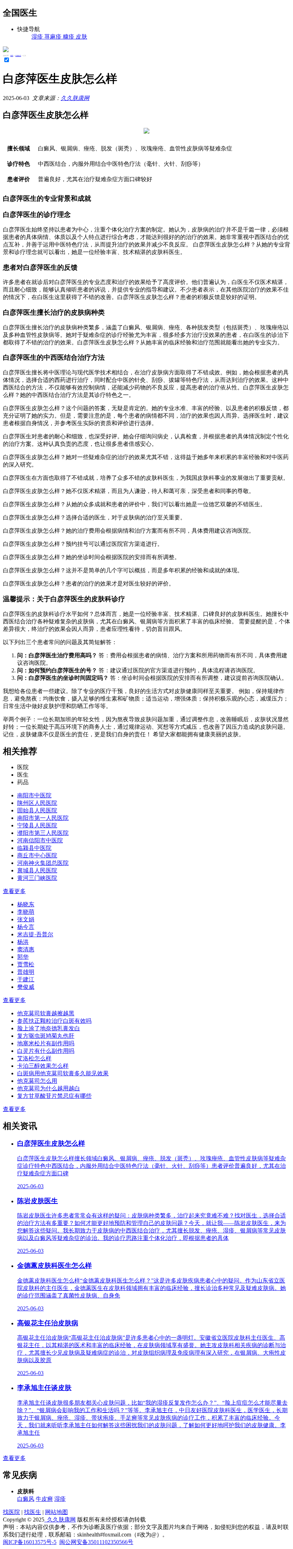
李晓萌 (25, 912)
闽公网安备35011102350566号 (96, 1542)
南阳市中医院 (34, 795)
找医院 (11, 1512)
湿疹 (60, 1499)
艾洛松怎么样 (34, 1058)
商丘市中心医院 (37, 855)
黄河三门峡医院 (37, 878)
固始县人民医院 (37, 810)
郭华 (23, 957)
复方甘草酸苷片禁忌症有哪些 (54, 1096)
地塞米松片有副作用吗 (45, 1043)
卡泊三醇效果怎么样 (43, 1066)
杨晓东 (25, 904)
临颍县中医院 (34, 848)
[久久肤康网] (6, 50)
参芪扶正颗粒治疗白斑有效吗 (54, 1021)
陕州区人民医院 (37, 803)
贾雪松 (25, 964)
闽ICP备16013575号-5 (29, 1542)
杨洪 (23, 942)
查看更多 (14, 891)
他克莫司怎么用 (37, 1081)
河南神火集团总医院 (43, 863)
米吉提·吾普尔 (35, 934)
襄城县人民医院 (37, 870)
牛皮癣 (44, 1499)
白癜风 (25, 1499)
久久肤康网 (75, 98)
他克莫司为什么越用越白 (48, 1088)
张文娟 (25, 919)
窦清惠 (25, 949)
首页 (11, 55)
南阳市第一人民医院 (43, 818)
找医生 (32, 1512)
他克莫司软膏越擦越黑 (45, 1013)
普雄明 (25, 972)
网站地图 (56, 1512)
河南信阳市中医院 (40, 840)
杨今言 (25, 927)
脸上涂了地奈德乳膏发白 (48, 1028)
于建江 (25, 979)
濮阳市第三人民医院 (43, 833)
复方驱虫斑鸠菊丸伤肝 (45, 1036)
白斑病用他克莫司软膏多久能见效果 (63, 1073)
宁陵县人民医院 (37, 825)
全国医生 (18, 55)
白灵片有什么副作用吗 (45, 1051)
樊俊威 (25, 987)
